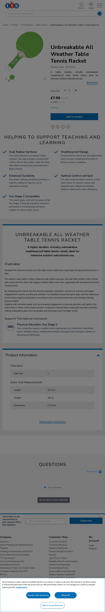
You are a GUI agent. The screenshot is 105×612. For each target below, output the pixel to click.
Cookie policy (21, 587)
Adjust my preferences (52, 605)
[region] (52, 595)
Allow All (66, 595)
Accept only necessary (38, 595)
